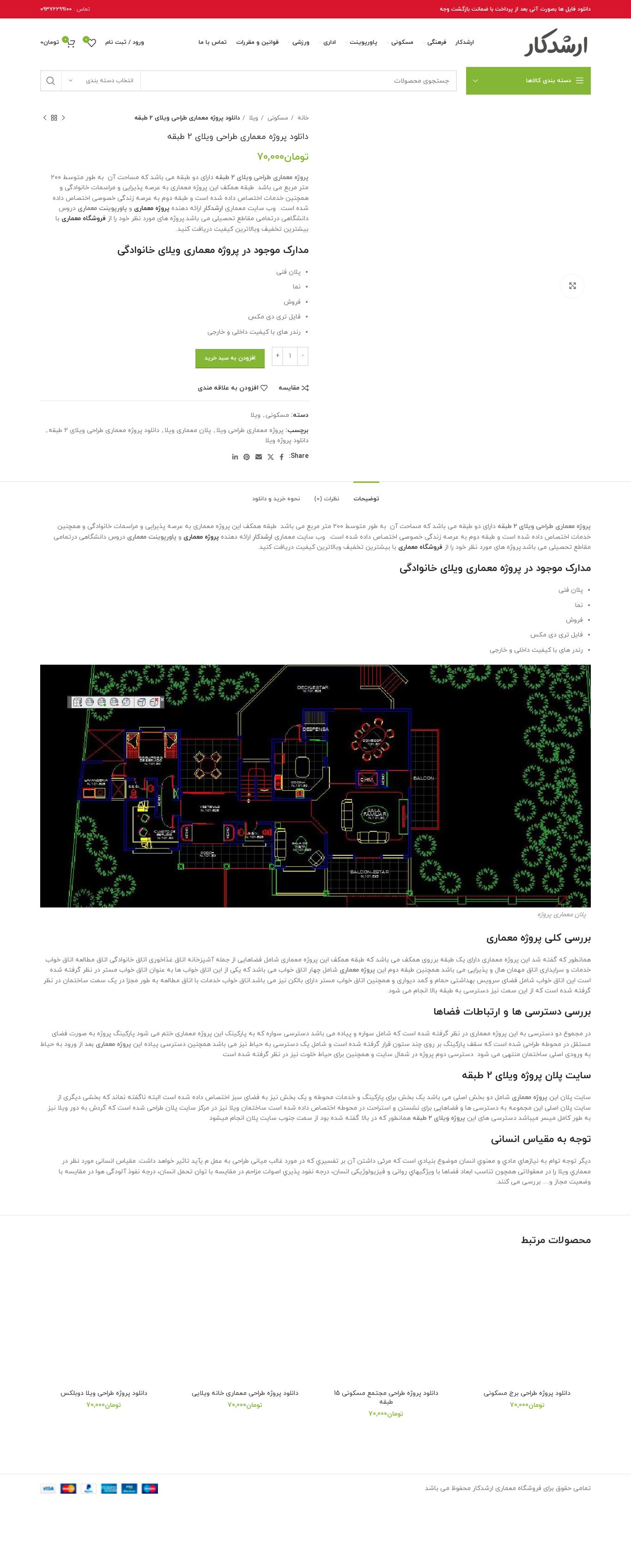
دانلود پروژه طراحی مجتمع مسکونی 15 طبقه (386, 1398)
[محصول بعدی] (44, 118)
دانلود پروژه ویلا (287, 440)
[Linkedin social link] (235, 457)
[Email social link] (259, 457)
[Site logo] (556, 42)
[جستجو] (50, 80)
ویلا (252, 118)
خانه (302, 118)
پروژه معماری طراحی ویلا (250, 430)
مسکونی (277, 118)
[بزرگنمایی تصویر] (572, 286)
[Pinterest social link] (247, 457)
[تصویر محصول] (527, 1321)
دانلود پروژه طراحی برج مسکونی (527, 1393)
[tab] (366, 494)
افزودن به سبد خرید (230, 358)
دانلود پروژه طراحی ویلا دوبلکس (104, 1393)
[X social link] (271, 457)
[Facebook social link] (281, 457)
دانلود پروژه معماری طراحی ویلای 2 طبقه (104, 430)
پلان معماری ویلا (187, 430)
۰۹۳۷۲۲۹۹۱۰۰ (56, 9)
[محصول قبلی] (63, 118)
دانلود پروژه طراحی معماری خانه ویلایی (245, 1393)
